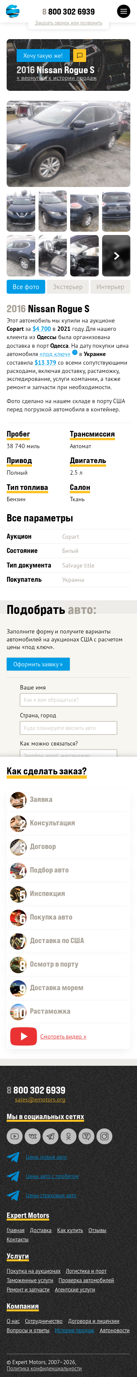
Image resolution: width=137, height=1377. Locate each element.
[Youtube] (15, 1136)
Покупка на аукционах (34, 1271)
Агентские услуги (75, 1289)
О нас (13, 1321)
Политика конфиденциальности (44, 1368)
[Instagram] (104, 1136)
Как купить (70, 1230)
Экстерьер (68, 286)
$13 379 (45, 362)
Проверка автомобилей (86, 1280)
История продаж (74, 1330)
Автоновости (115, 1330)
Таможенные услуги (30, 1280)
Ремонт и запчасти (28, 1289)
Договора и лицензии (93, 1321)
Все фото (26, 286)
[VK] (33, 1136)
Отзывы (97, 1230)
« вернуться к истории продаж (57, 77)
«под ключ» (55, 353)
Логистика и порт (86, 1271)
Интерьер (110, 286)
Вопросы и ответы (28, 1330)
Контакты (18, 1239)
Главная (16, 1230)
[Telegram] (51, 1136)
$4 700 (42, 328)
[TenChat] (86, 1136)
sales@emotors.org (40, 1099)
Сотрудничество (44, 1321)
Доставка (41, 1230)
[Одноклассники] (68, 1136)
